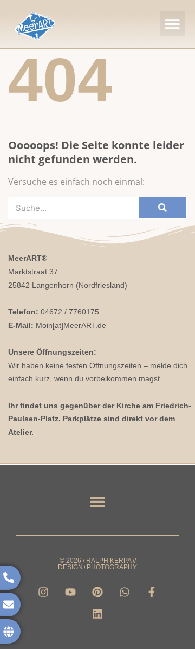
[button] (172, 23)
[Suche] (162, 207)
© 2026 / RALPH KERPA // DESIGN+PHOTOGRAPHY (97, 564)
